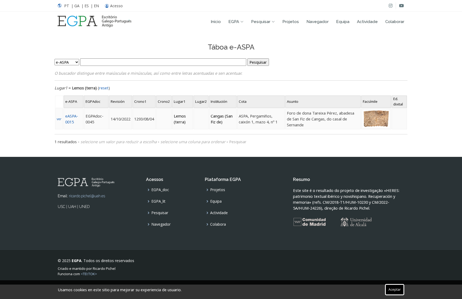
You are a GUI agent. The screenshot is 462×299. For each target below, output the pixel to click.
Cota (243, 101)
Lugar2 (201, 101)
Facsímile (370, 101)
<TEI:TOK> (89, 273)
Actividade (367, 21)
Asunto (292, 101)
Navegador (317, 21)
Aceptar (394, 289)
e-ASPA (71, 101)
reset (104, 87)
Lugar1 (180, 101)
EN (96, 5)
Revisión (118, 101)
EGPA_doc (160, 190)
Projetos (290, 21)
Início (216, 21)
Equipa (342, 21)
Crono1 (140, 101)
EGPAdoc (93, 101)
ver (59, 119)
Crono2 (164, 101)
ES (86, 5)
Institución (219, 101)
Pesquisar (238, 141)
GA (76, 5)
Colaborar (394, 21)
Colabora (218, 224)
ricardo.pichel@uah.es (87, 196)
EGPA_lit (158, 201)
